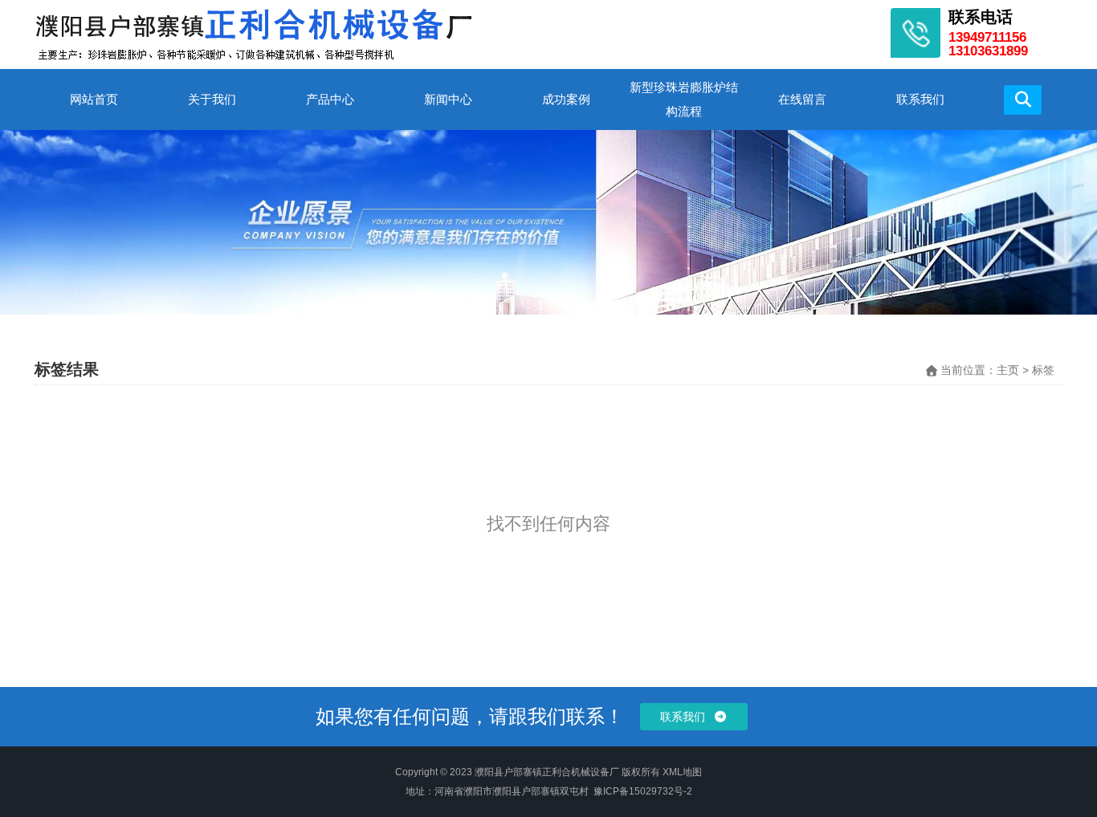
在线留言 (802, 99)
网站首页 (94, 99)
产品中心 (330, 99)
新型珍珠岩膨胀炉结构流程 (684, 99)
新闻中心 (448, 99)
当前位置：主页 (981, 370)
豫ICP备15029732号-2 (642, 791)
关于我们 (212, 99)
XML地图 (682, 772)
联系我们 (920, 99)
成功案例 (566, 99)
